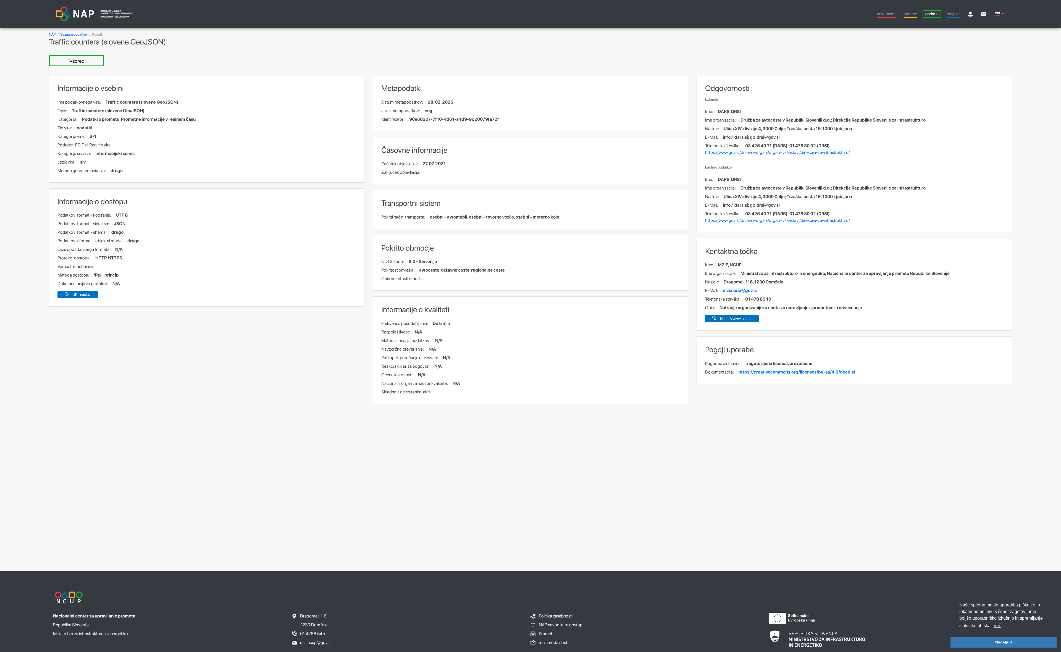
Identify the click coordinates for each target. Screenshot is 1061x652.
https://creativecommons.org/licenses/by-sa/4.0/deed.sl (797, 372)
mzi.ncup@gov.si (740, 290)
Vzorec (76, 61)
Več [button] (997, 625)
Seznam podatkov (74, 34)
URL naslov (81, 294)
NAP (52, 34)
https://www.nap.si (736, 318)
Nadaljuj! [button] (1003, 642)
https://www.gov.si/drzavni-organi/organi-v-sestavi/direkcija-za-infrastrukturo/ (777, 152)
